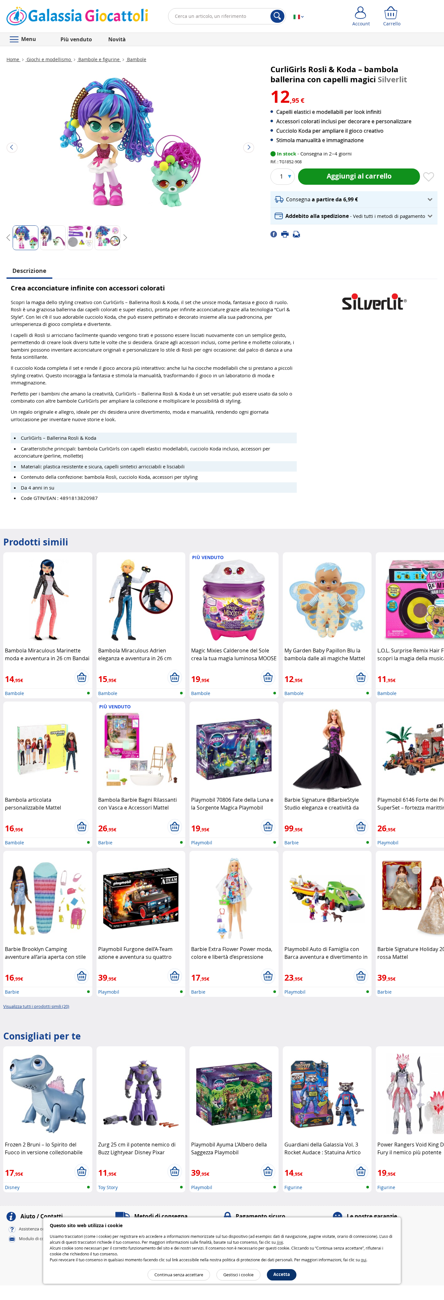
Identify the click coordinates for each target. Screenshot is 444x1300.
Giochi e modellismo (48, 59)
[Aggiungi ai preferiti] (428, 177)
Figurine (293, 1187)
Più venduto (76, 39)
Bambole (136, 59)
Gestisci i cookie (238, 1275)
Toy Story (108, 1187)
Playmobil (201, 842)
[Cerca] (277, 16)
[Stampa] (287, 234)
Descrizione (29, 271)
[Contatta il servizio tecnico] (298, 234)
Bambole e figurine (99, 59)
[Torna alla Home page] (77, 17)
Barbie (105, 842)
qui (363, 1259)
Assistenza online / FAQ (41, 1229)
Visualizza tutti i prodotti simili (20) (36, 1006)
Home (13, 59)
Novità (117, 39)
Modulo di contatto (38, 1239)
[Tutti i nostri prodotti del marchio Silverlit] (374, 298)
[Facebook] (275, 234)
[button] (353, 199)
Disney (12, 1187)
